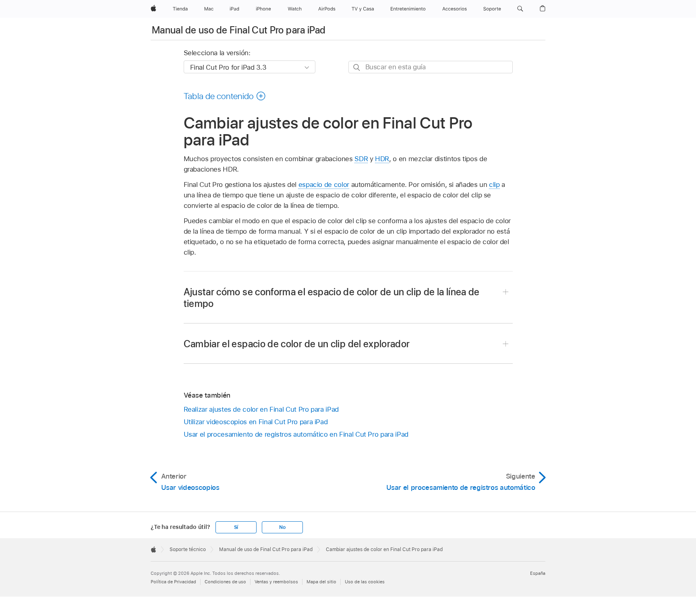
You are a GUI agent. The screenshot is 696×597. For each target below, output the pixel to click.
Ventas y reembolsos (276, 582)
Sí (236, 527)
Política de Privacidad (173, 582)
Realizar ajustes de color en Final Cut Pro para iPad (261, 409)
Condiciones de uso (225, 582)
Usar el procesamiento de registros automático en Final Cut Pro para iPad (296, 434)
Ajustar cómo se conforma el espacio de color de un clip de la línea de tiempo (332, 297)
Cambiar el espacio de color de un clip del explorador (297, 344)
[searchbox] (430, 67)
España (537, 573)
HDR (382, 159)
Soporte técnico (188, 549)
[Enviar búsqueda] (357, 67)
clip (494, 184)
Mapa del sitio (321, 582)
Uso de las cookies (365, 582)
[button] (520, 9)
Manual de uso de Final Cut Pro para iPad (238, 30)
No (282, 527)
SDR (361, 159)
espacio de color (323, 184)
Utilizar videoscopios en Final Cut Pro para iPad (256, 422)
